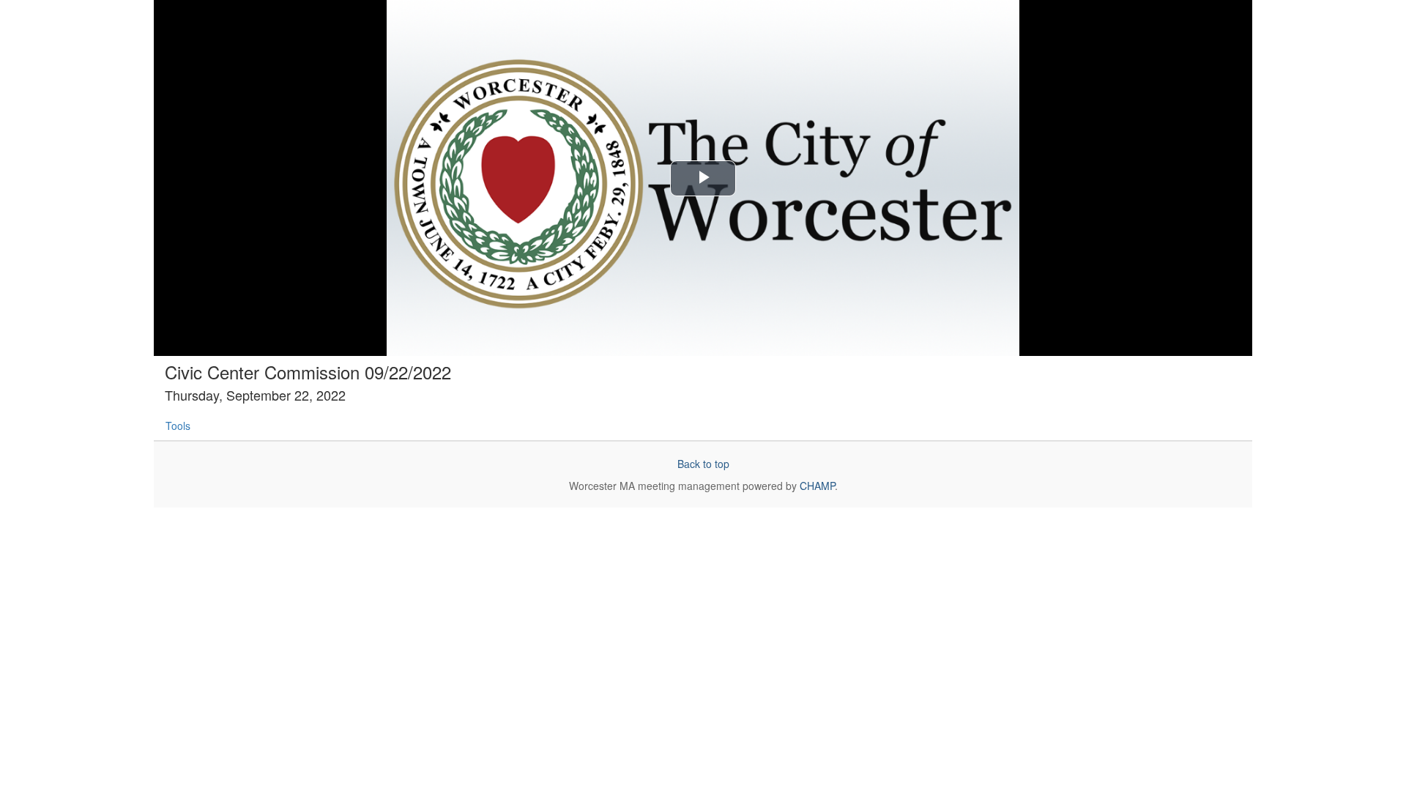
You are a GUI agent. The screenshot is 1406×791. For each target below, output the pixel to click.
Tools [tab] (177, 425)
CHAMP (817, 485)
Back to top (703, 463)
